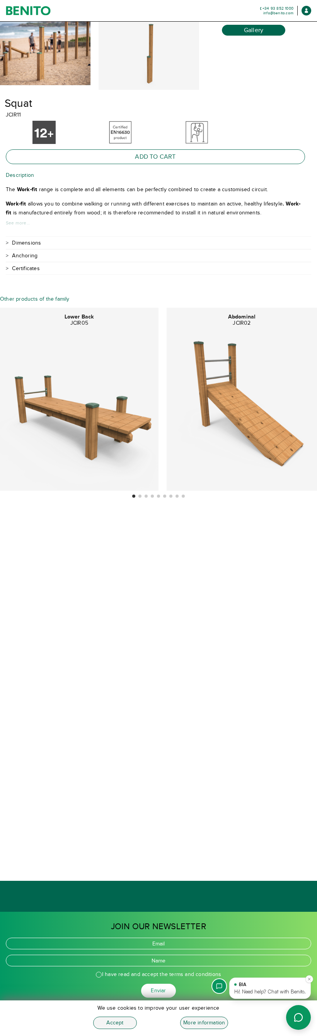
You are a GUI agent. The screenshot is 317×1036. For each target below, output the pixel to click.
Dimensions (26, 243)
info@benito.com (278, 13)
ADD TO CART (155, 156)
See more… (18, 223)
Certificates (25, 268)
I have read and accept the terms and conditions (161, 974)
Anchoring (24, 256)
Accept (114, 1023)
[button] (133, 496)
